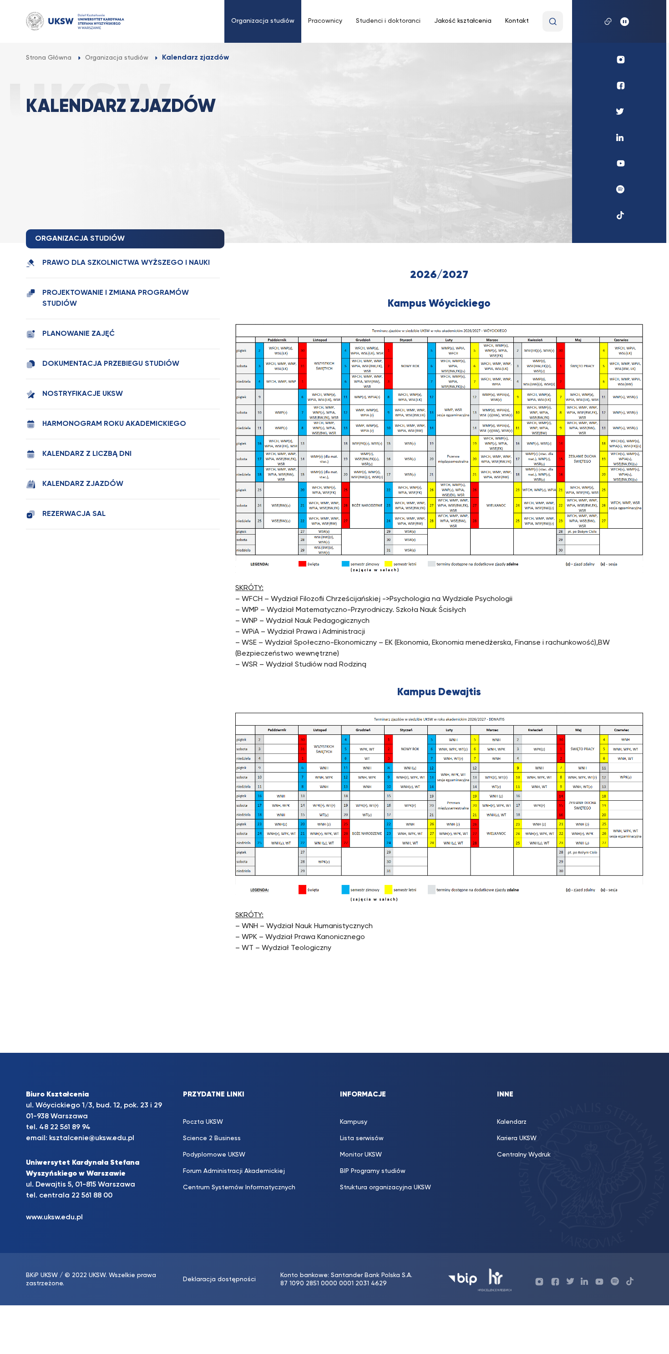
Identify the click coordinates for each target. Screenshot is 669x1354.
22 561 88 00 (91, 1195)
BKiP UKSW (43, 1275)
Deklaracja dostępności (219, 1279)
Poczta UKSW (203, 1122)
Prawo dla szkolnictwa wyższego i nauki (126, 263)
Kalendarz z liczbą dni (87, 454)
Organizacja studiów (262, 21)
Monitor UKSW (361, 1155)
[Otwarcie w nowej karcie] (439, 570)
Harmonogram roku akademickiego (114, 424)
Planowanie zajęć (78, 334)
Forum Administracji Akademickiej (234, 1171)
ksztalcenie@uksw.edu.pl (91, 1138)
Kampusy (353, 1122)
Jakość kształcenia (463, 21)
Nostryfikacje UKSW (82, 394)
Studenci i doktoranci (388, 21)
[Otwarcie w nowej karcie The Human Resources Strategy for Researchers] (495, 1279)
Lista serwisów (362, 1138)
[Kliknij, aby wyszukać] (552, 21)
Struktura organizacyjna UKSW (385, 1187)
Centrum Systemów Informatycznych (239, 1187)
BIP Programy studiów (372, 1171)
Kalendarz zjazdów (82, 484)
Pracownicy (325, 21)
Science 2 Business (212, 1138)
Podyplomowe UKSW (214, 1155)
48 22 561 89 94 (65, 1127)
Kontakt (517, 21)
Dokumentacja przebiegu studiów (110, 364)
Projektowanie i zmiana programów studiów (115, 298)
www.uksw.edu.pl (54, 1217)
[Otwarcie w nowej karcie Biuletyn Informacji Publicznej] (462, 1279)
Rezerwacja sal (74, 514)
